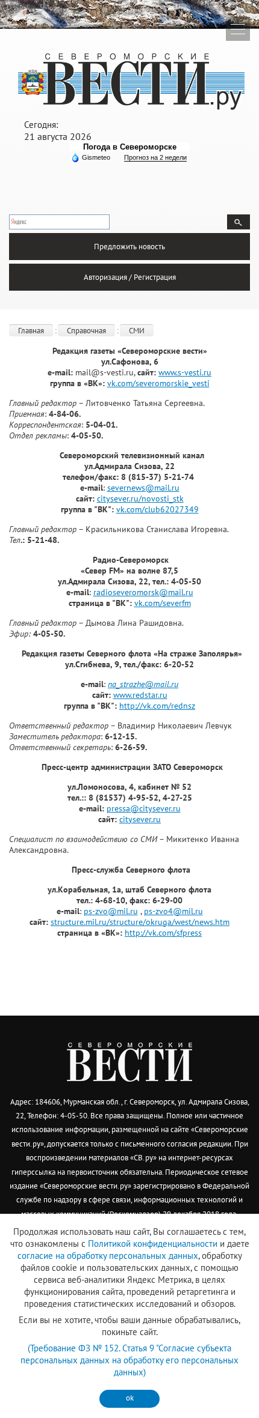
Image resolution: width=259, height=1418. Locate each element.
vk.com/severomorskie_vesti (158, 383)
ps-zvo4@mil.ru (173, 911)
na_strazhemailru (143, 684)
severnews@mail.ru (143, 487)
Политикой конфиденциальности (152, 1243)
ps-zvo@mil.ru (111, 911)
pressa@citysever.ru (144, 808)
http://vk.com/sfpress (163, 932)
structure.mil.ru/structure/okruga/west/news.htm (140, 922)
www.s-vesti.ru (184, 372)
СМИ (137, 331)
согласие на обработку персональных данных (107, 1255)
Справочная (86, 331)
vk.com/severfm (162, 603)
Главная (31, 331)
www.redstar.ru (140, 694)
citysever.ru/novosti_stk (140, 498)
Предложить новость (129, 246)
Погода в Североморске (129, 146)
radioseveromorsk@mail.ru (143, 592)
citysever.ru (140, 819)
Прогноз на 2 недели (155, 157)
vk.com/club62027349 (157, 509)
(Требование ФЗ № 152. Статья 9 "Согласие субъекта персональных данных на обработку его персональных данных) (129, 1360)
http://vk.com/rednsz (157, 705)
